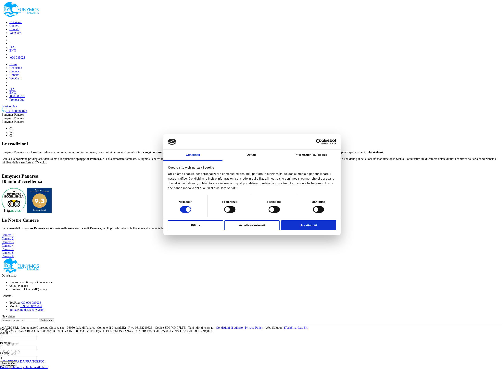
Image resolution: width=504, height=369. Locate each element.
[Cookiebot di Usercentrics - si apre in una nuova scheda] (319, 142)
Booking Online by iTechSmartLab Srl (24, 367)
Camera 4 (8, 245)
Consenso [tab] (193, 154)
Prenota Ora (16, 99)
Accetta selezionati (252, 225)
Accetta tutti (308, 225)
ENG (12, 50)
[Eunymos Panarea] (21, 16)
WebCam (15, 32)
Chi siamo (15, 22)
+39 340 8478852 (31, 306)
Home (13, 64)
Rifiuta (195, 225)
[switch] (229, 209)
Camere (14, 25)
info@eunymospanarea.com (26, 309)
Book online (9, 106)
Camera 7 (8, 249)
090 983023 (17, 57)
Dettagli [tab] (252, 154)
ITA (12, 47)
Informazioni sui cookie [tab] (311, 154)
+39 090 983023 (16, 111)
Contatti (14, 29)
